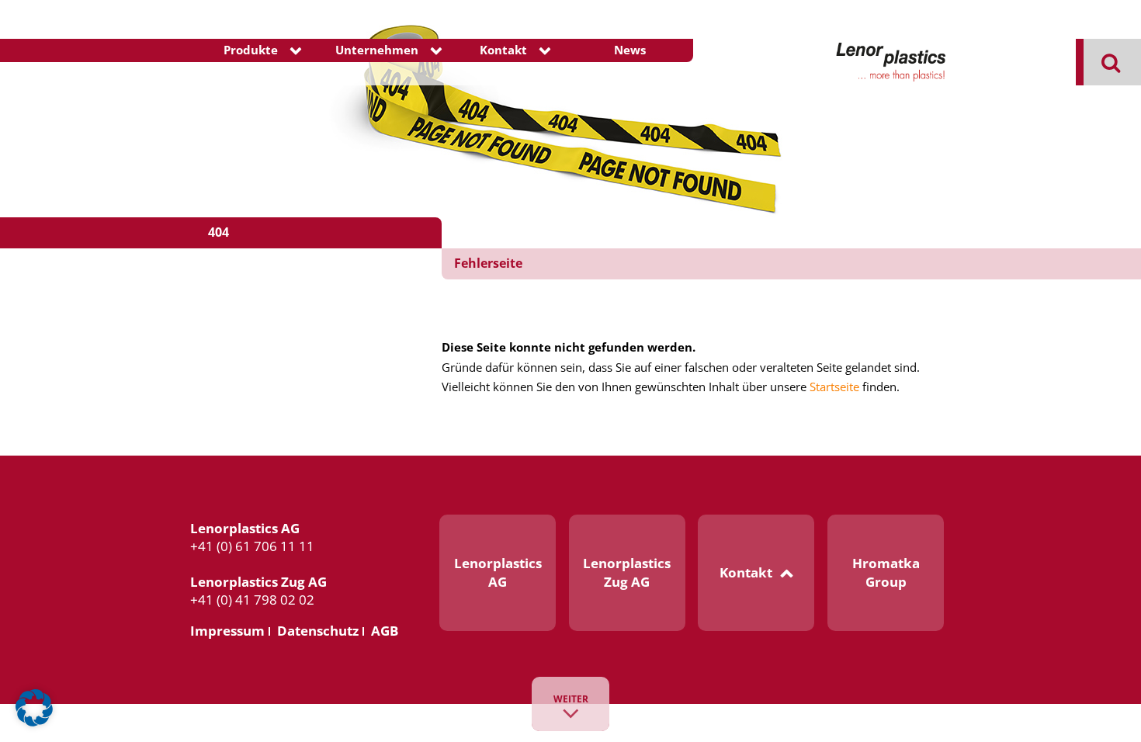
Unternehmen (376, 50)
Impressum (227, 631)
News (630, 50)
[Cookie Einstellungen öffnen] (34, 723)
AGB (384, 631)
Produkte (251, 50)
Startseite (834, 386)
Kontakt (503, 50)
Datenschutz (318, 631)
